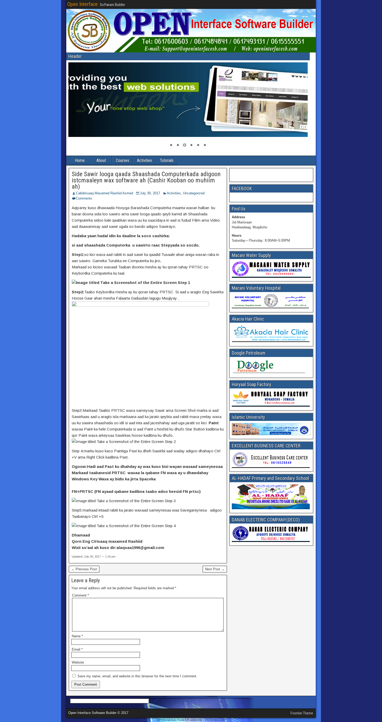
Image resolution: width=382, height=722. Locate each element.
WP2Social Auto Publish (171, 719)
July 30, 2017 (150, 193)
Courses (122, 160)
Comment (80, 595)
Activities (144, 160)
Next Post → (215, 569)
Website (78, 662)
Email (77, 649)
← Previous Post (84, 569)
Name (77, 636)
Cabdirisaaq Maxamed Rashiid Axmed (104, 193)
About (101, 160)
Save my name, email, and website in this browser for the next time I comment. (137, 676)
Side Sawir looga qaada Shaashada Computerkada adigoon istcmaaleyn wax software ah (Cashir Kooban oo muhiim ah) (146, 180)
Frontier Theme (302, 713)
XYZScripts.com (215, 719)
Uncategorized (194, 193)
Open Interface (82, 4)
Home (80, 160)
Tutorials (167, 160)
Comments (84, 198)
